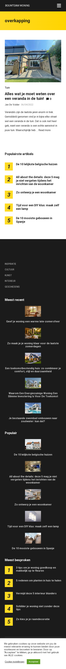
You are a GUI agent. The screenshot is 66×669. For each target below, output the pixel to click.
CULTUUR (9, 269)
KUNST (8, 275)
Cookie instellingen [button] (14, 661)
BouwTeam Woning (17, 5)
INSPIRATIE (10, 264)
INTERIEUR (10, 281)
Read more (44, 130)
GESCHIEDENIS (12, 286)
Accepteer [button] (33, 661)
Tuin (7, 87)
